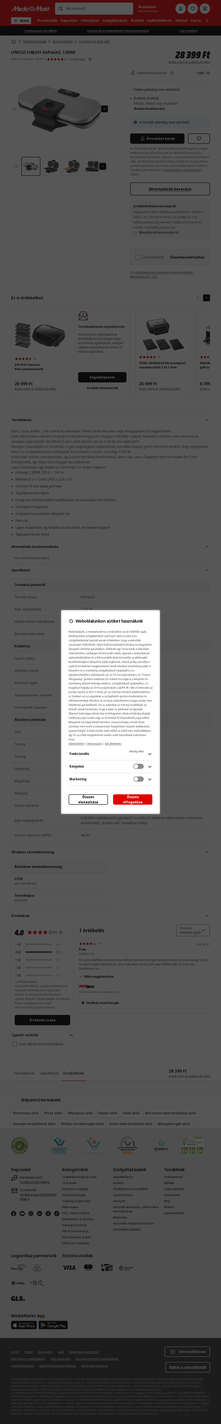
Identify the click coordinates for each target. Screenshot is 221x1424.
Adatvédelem (76, 743)
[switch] (138, 766)
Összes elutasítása (88, 799)
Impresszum (94, 743)
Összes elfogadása (133, 799)
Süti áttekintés (113, 743)
